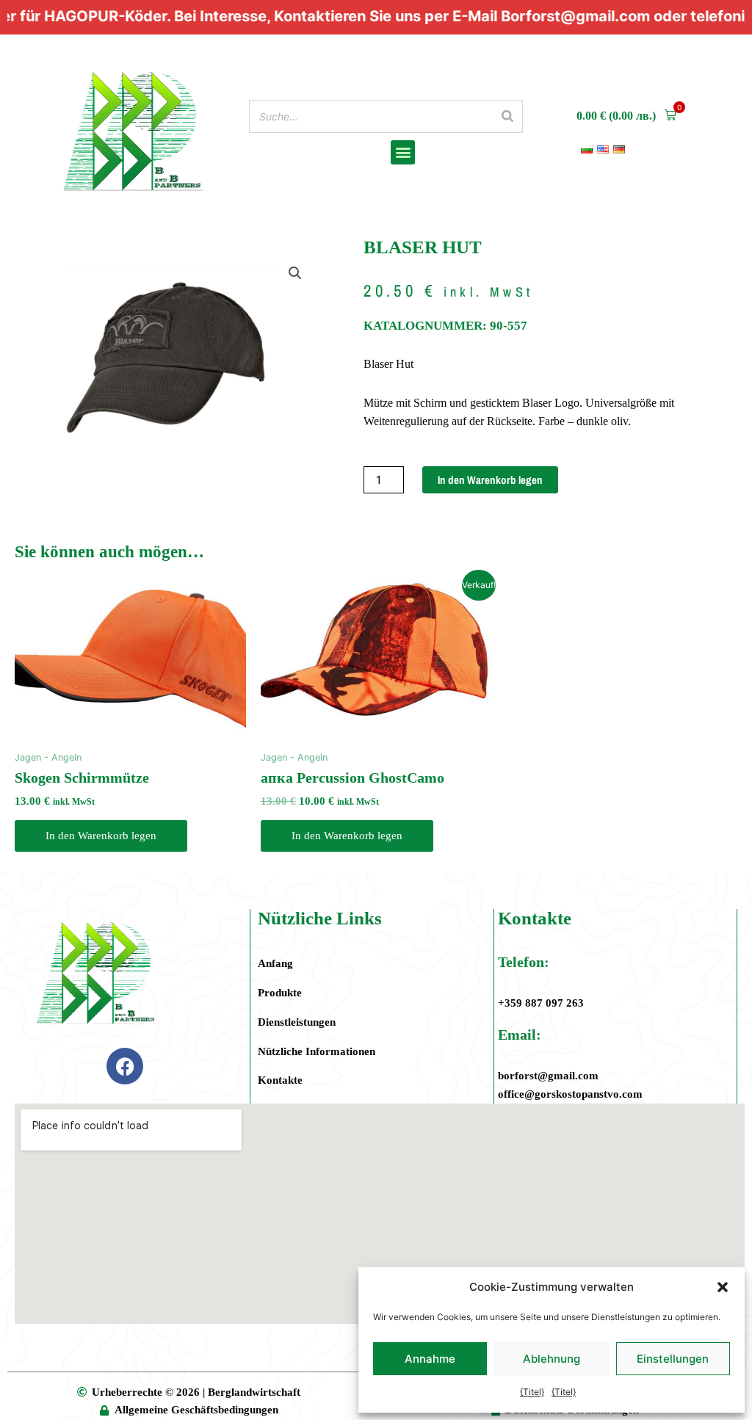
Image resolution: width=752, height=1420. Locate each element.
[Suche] (507, 116)
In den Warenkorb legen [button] (101, 835)
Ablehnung (551, 1359)
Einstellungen (673, 1359)
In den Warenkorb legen (490, 480)
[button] (722, 1287)
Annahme (430, 1359)
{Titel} (532, 1391)
